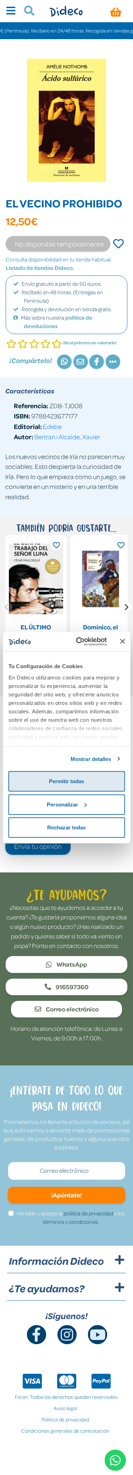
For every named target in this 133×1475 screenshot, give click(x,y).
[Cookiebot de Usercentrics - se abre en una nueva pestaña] (79, 641)
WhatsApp (71, 964)
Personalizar (62, 804)
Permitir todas (66, 781)
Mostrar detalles (91, 759)
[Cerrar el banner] (122, 641)
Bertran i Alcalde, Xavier (67, 437)
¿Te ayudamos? (46, 1288)
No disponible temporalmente (59, 244)
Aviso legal (65, 1408)
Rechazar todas (66, 827)
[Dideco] (66, 11)
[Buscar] (26, 11)
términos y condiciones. (71, 1221)
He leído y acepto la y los (70, 1217)
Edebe (52, 426)
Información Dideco (56, 1261)
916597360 (72, 987)
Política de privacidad (65, 1419)
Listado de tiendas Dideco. (40, 267)
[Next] (126, 607)
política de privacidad (88, 1213)
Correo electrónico (72, 1009)
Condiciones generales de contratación (65, 1430)
